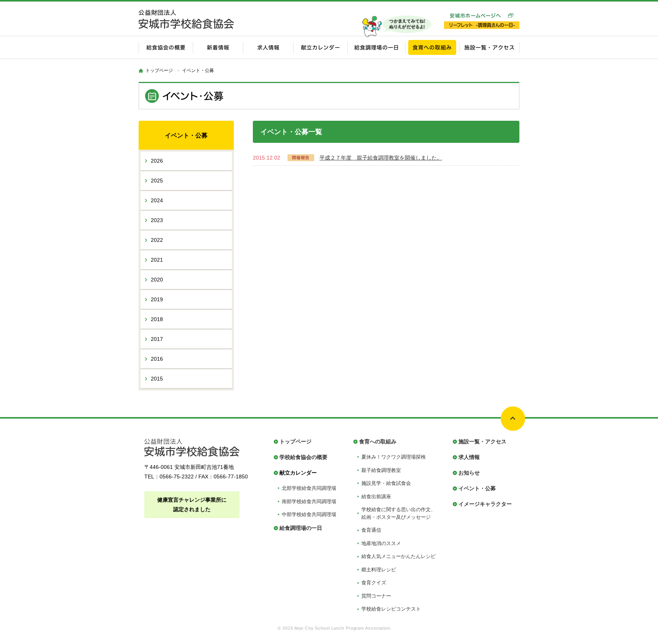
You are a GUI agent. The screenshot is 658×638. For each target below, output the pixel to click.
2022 (157, 240)
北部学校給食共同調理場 (309, 488)
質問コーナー (376, 596)
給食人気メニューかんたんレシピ (398, 556)
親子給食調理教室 (381, 470)
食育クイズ (373, 582)
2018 (157, 319)
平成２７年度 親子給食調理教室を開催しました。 (380, 158)
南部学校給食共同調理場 (309, 501)
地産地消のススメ (381, 543)
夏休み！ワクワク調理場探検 (393, 457)
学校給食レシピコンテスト (391, 609)
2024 (157, 200)
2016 (157, 359)
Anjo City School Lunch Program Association (342, 628)
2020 (157, 280)
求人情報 (469, 457)
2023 (157, 220)
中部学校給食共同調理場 (309, 514)
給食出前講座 (376, 496)
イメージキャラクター (485, 504)
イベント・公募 (477, 488)
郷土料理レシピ (378, 569)
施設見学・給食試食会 (386, 483)
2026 (157, 161)
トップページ (159, 70)
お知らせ (469, 473)
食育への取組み (377, 441)
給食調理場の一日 (300, 528)
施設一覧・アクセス (482, 441)
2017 (157, 339)
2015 (157, 379)
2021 (157, 260)
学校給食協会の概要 (303, 457)
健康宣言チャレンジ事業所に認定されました (192, 504)
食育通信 (371, 530)
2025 (157, 180)
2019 (157, 299)
